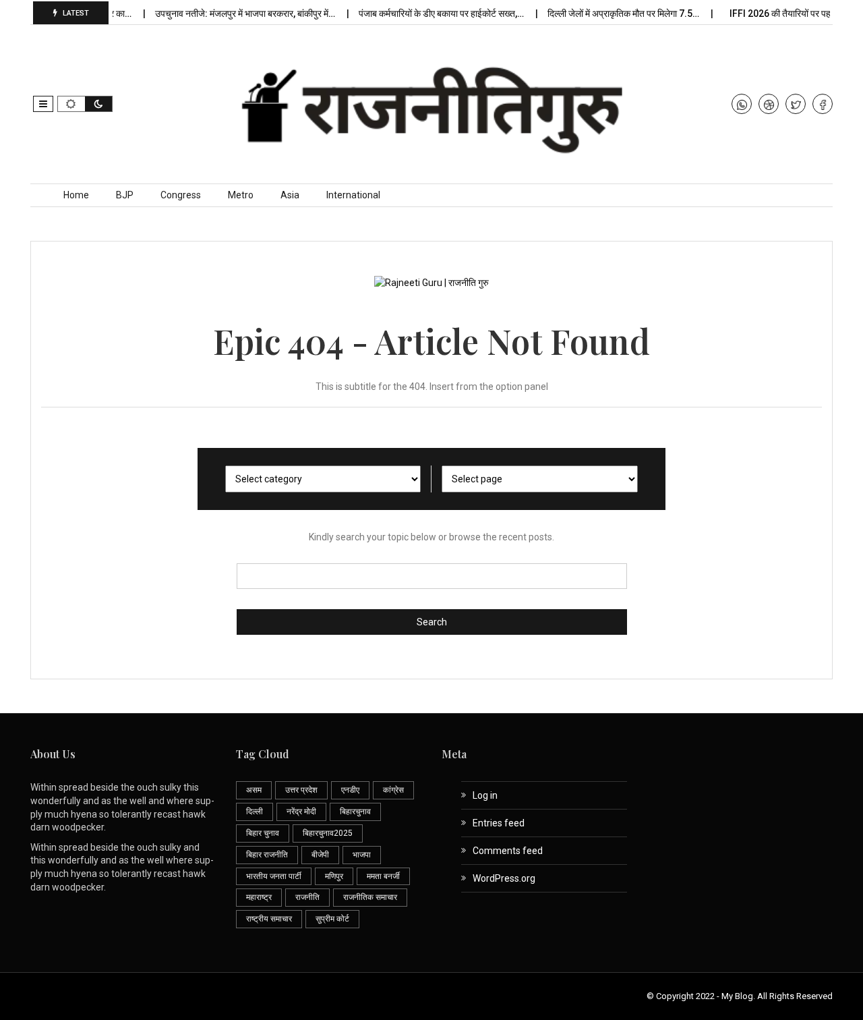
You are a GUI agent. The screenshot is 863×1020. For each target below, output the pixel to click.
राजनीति (307, 897)
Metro (241, 195)
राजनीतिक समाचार (370, 897)
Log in (485, 795)
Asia (289, 195)
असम (254, 790)
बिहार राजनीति (267, 854)
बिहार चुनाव (262, 833)
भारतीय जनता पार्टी (273, 876)
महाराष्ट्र (259, 897)
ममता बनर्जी (383, 876)
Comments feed (508, 850)
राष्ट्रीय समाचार (269, 919)
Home (76, 195)
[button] (43, 104)
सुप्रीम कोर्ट (332, 919)
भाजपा (362, 854)
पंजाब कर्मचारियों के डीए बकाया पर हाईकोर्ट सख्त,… (433, 13)
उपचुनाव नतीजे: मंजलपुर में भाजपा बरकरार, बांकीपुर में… (237, 13)
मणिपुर (334, 876)
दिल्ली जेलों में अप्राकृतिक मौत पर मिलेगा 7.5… (615, 13)
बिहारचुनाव (355, 811)
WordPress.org (504, 878)
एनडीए (350, 790)
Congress (180, 195)
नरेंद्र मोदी (301, 811)
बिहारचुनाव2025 (328, 833)
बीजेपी (320, 854)
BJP (124, 195)
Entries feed (499, 823)
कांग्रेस (393, 790)
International (353, 195)
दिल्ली (254, 811)
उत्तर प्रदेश (301, 790)
